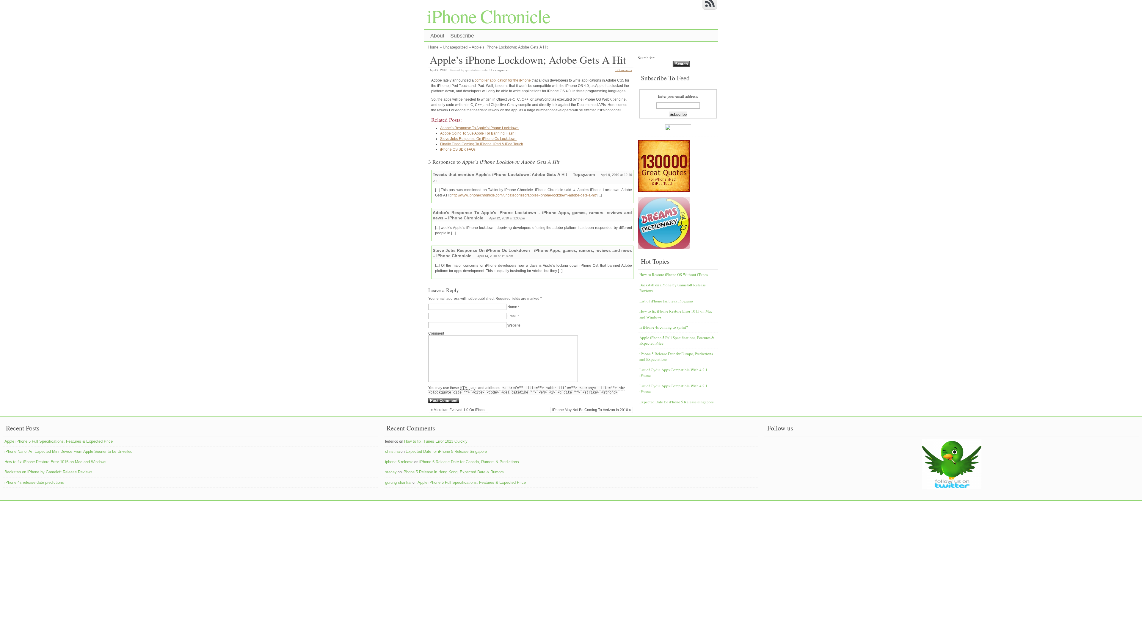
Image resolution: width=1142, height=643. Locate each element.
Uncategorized (455, 47)
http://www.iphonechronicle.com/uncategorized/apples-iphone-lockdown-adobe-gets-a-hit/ (524, 195)
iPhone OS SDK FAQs (458, 149)
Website (513, 325)
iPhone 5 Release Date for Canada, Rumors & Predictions (469, 462)
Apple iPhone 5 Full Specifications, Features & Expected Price (58, 441)
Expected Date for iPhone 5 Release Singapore (676, 402)
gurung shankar (398, 482)
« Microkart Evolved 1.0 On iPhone (459, 410)
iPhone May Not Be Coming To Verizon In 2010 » (591, 410)
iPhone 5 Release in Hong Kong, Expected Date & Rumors (453, 472)
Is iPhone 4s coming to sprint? (663, 327)
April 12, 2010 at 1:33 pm (507, 218)
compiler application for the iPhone (503, 80)
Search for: (646, 57)
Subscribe (462, 36)
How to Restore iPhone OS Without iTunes (673, 274)
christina (392, 451)
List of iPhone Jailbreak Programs (666, 301)
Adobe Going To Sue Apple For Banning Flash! (477, 133)
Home (433, 47)
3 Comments (623, 70)
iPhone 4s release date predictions (34, 482)
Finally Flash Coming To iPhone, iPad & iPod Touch (481, 144)
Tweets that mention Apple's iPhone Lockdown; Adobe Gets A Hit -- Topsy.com (514, 174)
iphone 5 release (399, 462)
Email (512, 316)
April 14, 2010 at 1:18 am (495, 256)
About (437, 36)
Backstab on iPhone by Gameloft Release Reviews (48, 472)
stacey (391, 472)
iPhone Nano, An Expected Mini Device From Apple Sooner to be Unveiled (68, 451)
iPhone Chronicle (488, 16)
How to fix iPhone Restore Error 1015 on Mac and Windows (55, 462)
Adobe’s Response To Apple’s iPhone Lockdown (479, 128)
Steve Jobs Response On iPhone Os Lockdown (478, 139)
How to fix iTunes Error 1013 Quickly (436, 441)
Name (512, 307)
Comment (436, 333)
